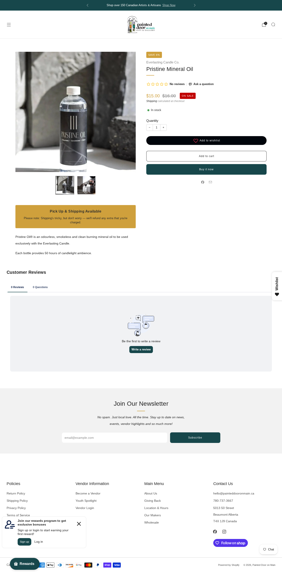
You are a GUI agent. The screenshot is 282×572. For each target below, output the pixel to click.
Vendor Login (85, 508)
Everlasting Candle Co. (162, 62)
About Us (150, 493)
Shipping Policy (17, 500)
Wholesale (151, 522)
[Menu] (9, 24)
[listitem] (147, 5)
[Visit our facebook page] (215, 531)
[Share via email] (210, 182)
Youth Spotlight (86, 500)
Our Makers (152, 515)
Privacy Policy (16, 508)
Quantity (152, 120)
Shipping (151, 101)
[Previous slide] (24, 112)
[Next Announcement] (195, 5)
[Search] (273, 24)
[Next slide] (127, 112)
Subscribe (195, 437)
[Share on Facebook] (202, 182)
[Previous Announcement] (87, 5)
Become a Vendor (88, 493)
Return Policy (16, 493)
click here (177, 5)
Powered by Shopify (228, 565)
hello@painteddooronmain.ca (233, 493)
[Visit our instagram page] (224, 531)
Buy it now (206, 169)
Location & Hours (156, 508)
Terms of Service (18, 515)
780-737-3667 (223, 500)
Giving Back (152, 500)
